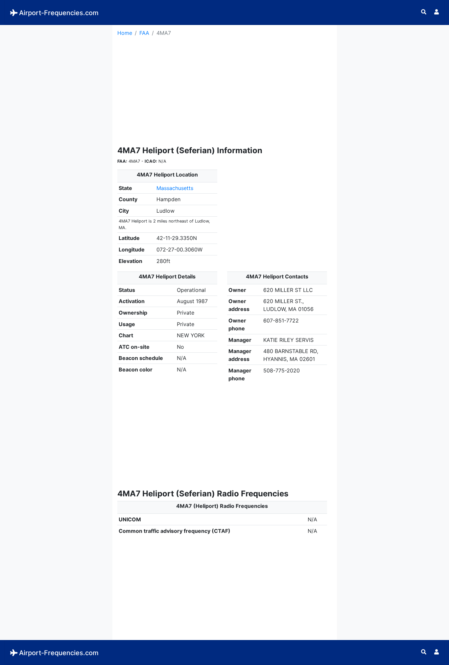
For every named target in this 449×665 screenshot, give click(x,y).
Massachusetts (174, 188)
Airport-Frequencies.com (59, 13)
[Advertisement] (56, 66)
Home (124, 33)
